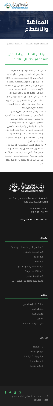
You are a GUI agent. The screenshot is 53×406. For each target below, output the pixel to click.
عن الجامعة (38, 347)
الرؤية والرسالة (36, 351)
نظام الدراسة (37, 314)
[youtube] (15, 392)
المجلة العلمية (36, 361)
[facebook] (5, 392)
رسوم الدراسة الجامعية (33, 323)
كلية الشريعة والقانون (33, 252)
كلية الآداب (38, 261)
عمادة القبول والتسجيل (33, 304)
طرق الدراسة (37, 309)
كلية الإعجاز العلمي (34, 276)
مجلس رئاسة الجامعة (33, 356)
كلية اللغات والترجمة (34, 271)
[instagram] (20, 392)
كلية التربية (38, 257)
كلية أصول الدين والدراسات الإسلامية (27, 247)
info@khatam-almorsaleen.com (34, 219)
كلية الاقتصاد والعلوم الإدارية (30, 266)
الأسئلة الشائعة (36, 366)
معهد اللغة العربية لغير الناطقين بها (27, 281)
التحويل (40, 318)
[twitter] (10, 392)
